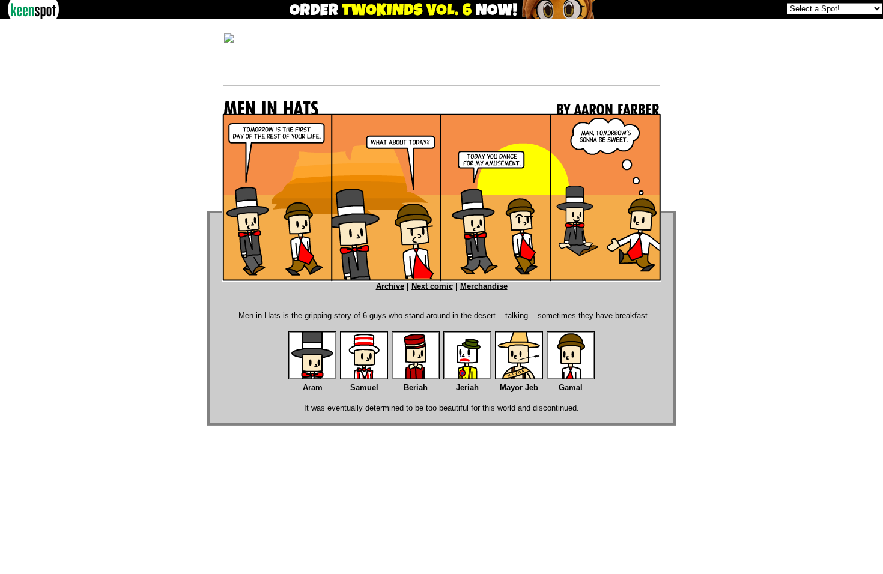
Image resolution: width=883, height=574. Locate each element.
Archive (390, 286)
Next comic (432, 286)
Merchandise (484, 286)
